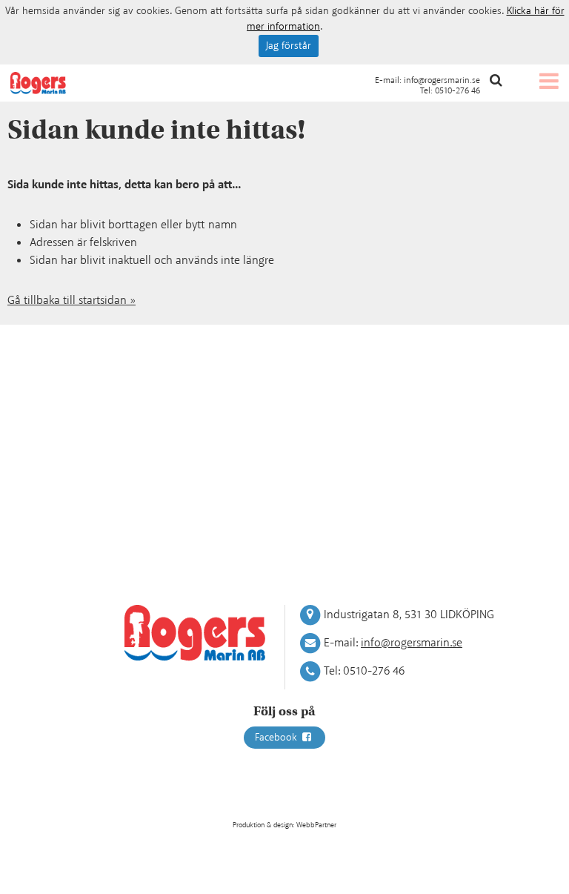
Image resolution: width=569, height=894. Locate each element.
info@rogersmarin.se (442, 80)
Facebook (277, 737)
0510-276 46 (457, 91)
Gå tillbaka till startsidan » (71, 300)
